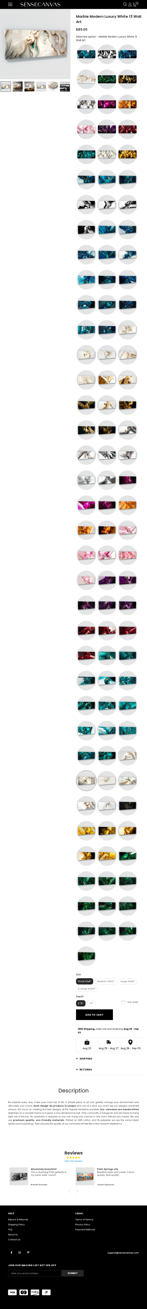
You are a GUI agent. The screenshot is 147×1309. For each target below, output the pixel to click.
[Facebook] (11, 1252)
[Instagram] (19, 1252)
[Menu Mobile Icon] (10, 4)
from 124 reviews (73, 1161)
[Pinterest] (28, 1252)
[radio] (86, 54)
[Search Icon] (125, 4)
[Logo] (40, 4)
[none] (6, 86)
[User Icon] (130, 4)
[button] (70, 1190)
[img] (73, 1157)
